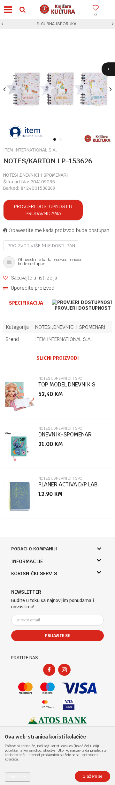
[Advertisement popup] (57, 392)
